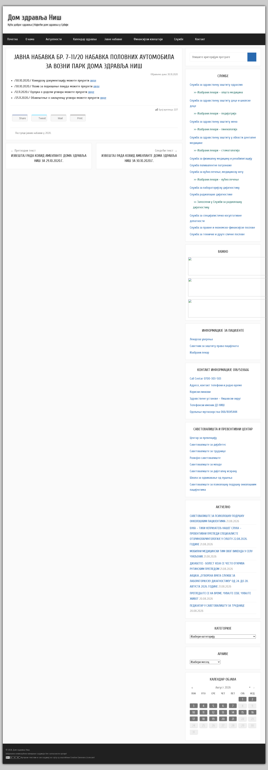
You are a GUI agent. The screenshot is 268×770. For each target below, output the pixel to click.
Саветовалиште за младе (206, 464)
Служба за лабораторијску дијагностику (215, 187)
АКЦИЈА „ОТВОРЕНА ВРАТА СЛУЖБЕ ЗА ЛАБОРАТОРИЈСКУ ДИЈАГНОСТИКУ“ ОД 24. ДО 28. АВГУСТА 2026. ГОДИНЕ (219, 581)
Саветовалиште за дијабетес (208, 444)
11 (203, 712)
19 (213, 719)
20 (223, 719)
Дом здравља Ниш (34, 17)
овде (93, 80)
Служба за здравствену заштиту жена (213, 121)
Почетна (12, 39)
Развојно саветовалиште (205, 458)
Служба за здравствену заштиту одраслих (216, 84)
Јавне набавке (113, 39)
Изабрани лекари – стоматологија (218, 150)
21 (233, 719)
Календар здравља (85, 39)
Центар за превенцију (203, 438)
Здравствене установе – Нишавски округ (215, 398)
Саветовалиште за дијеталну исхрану (213, 471)
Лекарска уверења (201, 339)
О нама (30, 39)
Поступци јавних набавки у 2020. (33, 133)
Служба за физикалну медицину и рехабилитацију (221, 158)
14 (233, 712)
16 (252, 712)
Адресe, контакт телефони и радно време (216, 385)
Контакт (200, 39)
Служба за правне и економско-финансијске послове (222, 227)
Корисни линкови (200, 392)
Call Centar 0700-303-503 (205, 378)
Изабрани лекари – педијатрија (216, 113)
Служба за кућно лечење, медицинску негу (216, 172)
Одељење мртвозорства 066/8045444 (213, 412)
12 (213, 712)
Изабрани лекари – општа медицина (220, 92)
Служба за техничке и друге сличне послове (217, 234)
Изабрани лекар (199, 352)
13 (223, 712)
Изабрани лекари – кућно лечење (218, 179)
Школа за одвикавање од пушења (211, 477)
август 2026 (223, 687)
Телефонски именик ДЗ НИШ (207, 405)
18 (203, 719)
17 (194, 719)
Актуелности (54, 39)
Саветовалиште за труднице (208, 451)
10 (193, 712)
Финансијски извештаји (148, 39)
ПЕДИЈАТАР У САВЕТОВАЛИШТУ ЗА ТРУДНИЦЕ (217, 605)
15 (242, 712)
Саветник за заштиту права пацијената (214, 346)
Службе (178, 39)
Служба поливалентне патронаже (211, 165)
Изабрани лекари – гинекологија (217, 129)
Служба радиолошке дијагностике (211, 194)
